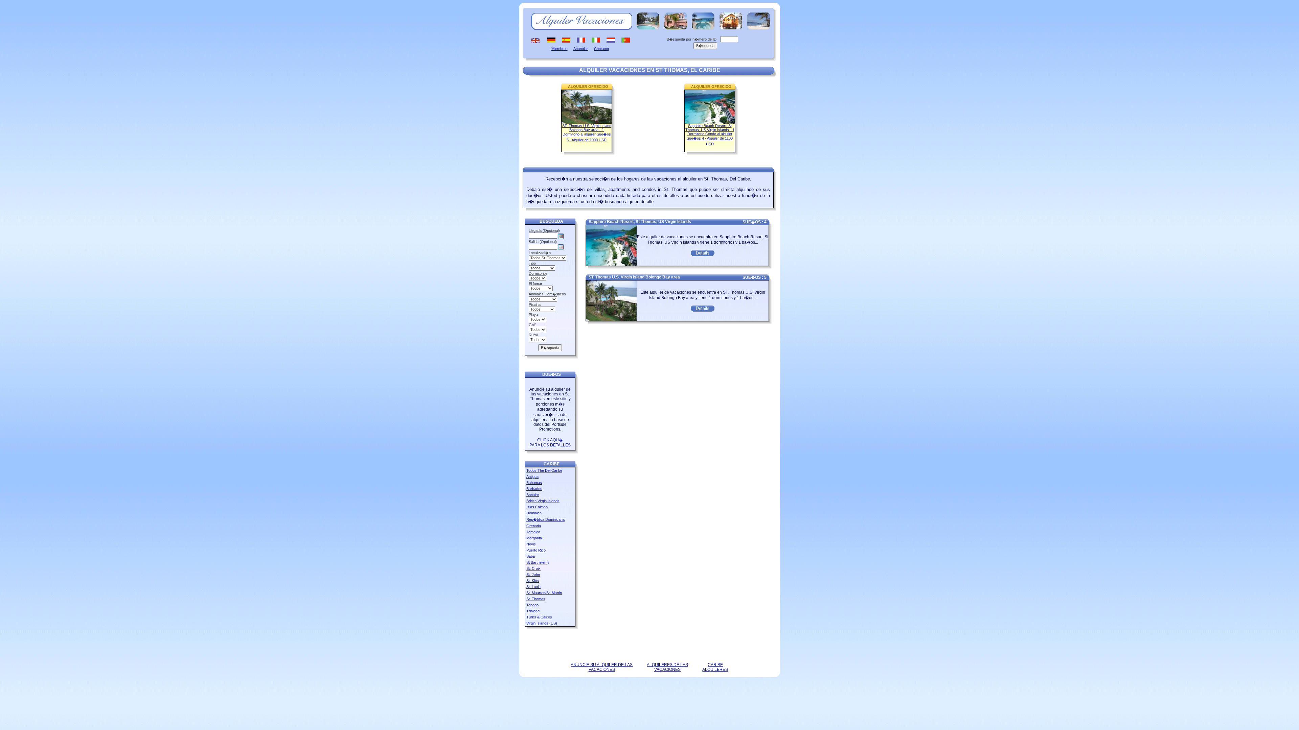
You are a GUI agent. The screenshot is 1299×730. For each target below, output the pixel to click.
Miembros (559, 49)
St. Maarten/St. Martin (544, 593)
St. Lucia (533, 587)
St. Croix (533, 568)
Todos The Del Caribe (544, 470)
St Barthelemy (537, 562)
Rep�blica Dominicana (545, 519)
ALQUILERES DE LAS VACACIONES (667, 667)
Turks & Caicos (539, 617)
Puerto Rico (536, 550)
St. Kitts (532, 581)
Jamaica (533, 532)
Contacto (601, 49)
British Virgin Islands (543, 501)
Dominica (534, 513)
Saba (530, 556)
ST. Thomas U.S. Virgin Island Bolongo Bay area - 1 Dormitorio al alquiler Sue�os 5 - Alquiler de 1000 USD (586, 133)
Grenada (533, 526)
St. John (533, 575)
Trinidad (533, 611)
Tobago (532, 605)
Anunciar (580, 49)
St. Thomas (535, 599)
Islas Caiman (537, 507)
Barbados (534, 489)
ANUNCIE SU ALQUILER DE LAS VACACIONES (602, 667)
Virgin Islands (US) (541, 623)
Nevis (531, 544)
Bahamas (534, 483)
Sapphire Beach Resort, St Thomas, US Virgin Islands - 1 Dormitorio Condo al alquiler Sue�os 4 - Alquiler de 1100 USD (709, 135)
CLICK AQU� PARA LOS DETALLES (550, 442)
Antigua (532, 476)
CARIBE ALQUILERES (715, 667)
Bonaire (532, 495)
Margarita (534, 538)
